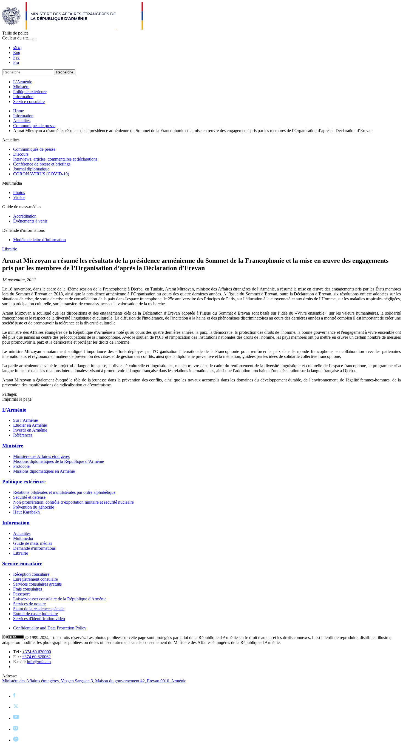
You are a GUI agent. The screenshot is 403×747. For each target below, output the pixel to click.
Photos (19, 192)
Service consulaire (29, 101)
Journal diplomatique (31, 169)
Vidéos (19, 197)
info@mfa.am (39, 661)
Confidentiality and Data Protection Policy (49, 628)
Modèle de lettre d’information (39, 239)
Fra (16, 62)
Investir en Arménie (30, 430)
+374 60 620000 (36, 651)
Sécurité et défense (29, 497)
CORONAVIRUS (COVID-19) (41, 174)
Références (22, 435)
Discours (21, 154)
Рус (16, 57)
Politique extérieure (30, 91)
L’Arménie (22, 81)
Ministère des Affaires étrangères (41, 456)
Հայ (17, 47)
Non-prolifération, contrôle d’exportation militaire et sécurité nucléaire (73, 502)
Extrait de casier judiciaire (35, 613)
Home (18, 111)
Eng (16, 52)
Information (23, 96)
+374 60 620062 (36, 656)
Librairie (9, 249)
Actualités (21, 120)
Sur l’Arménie (25, 420)
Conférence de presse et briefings (41, 164)
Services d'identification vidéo (39, 618)
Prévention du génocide (33, 507)
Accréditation (24, 216)
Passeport (21, 594)
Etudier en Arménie (30, 425)
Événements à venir (30, 221)
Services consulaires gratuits (37, 584)
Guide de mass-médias (32, 543)
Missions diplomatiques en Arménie (44, 471)
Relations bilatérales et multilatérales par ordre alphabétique (64, 492)
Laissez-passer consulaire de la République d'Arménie (59, 599)
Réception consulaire (31, 574)
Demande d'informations (34, 548)
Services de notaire (29, 603)
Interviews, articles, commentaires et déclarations (55, 159)
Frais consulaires (27, 589)
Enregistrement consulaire (35, 579)
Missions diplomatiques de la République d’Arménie (58, 461)
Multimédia (23, 538)
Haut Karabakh (26, 512)
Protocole (21, 466)
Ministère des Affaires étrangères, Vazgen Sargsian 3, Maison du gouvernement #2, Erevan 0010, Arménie (94, 680)
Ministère (21, 86)
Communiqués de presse (34, 125)
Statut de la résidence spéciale (38, 608)
